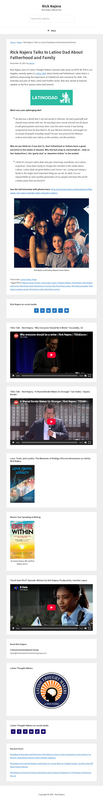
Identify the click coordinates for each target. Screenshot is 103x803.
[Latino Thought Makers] (51, 690)
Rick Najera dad (26, 286)
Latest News (26, 279)
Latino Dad (40, 73)
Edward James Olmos (31, 282)
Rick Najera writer (52, 289)
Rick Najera (51, 6)
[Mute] (85, 375)
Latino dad (45, 282)
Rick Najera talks (36, 289)
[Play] (13, 375)
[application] (51, 355)
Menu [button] (53, 30)
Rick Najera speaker (79, 286)
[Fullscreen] (89, 375)
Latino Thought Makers (61, 282)
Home (12, 42)
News (19, 42)
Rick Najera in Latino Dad (44, 286)
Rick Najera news (63, 286)
